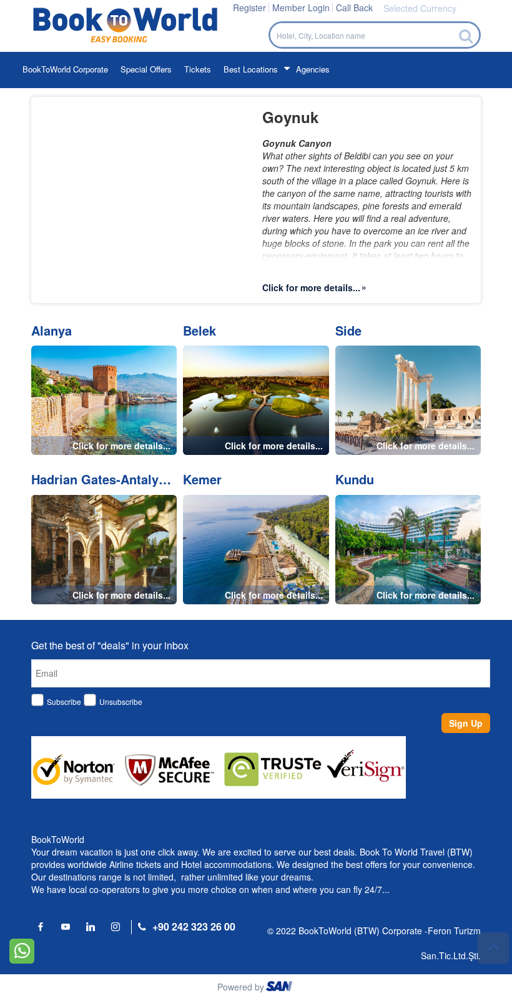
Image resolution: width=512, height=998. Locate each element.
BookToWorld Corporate (65, 69)
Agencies (313, 69)
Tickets (197, 69)
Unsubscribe (120, 701)
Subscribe (64, 701)
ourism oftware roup (280, 988)
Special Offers (146, 69)
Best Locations (251, 69)
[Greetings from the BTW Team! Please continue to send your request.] (21, 950)
